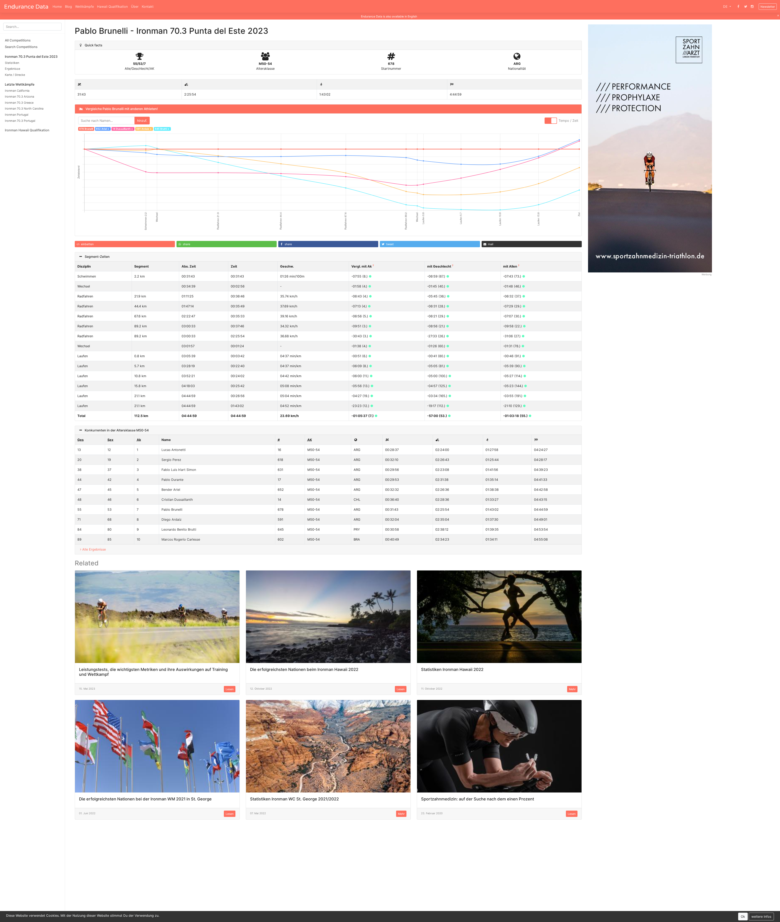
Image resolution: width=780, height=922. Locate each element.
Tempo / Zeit (568, 121)
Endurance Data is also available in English (389, 16)
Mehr (572, 689)
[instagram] (752, 6)
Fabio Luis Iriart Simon (178, 470)
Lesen (230, 689)
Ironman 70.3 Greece (19, 102)
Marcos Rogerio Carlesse (180, 539)
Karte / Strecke (15, 74)
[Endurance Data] (26, 6)
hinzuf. (142, 121)
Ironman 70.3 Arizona (19, 96)
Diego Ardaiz (171, 519)
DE (726, 6)
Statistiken (12, 62)
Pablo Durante (172, 480)
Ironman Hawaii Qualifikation (27, 130)
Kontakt (148, 6)
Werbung (707, 274)
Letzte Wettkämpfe (19, 84)
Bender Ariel (170, 490)
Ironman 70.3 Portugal (20, 120)
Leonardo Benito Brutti (178, 529)
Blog (68, 6)
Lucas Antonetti (173, 450)
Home (57, 6)
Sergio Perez (171, 460)
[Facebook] (738, 6)
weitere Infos (761, 916)
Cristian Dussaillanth (177, 499)
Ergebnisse (12, 69)
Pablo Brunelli (171, 509)
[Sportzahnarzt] (650, 148)
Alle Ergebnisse (94, 549)
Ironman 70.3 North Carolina (24, 108)
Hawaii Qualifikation (112, 6)
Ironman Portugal (16, 114)
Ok (743, 916)
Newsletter (767, 6)
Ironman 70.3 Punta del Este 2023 (31, 56)
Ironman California (17, 90)
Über (135, 6)
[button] (125, 244)
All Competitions (18, 40)
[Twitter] (745, 6)
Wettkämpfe (84, 6)
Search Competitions (21, 47)
